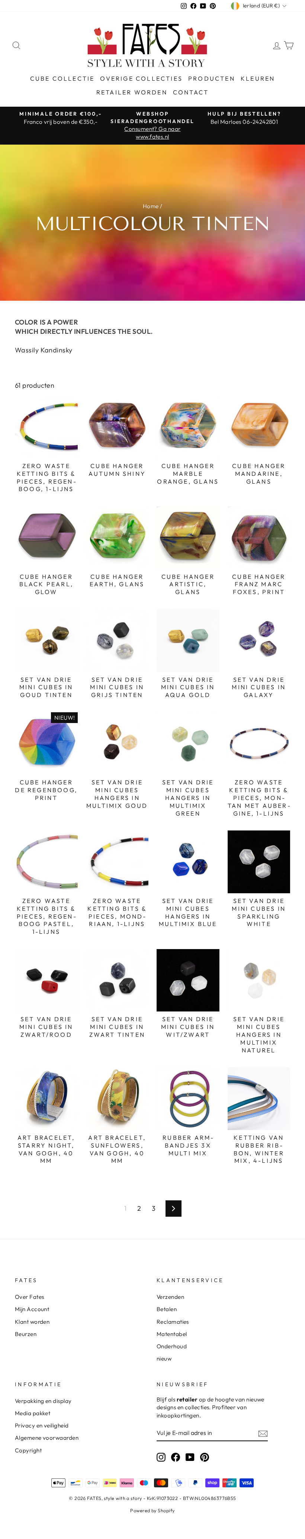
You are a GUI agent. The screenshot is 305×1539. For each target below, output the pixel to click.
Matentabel (172, 1334)
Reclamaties (173, 1321)
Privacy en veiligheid (41, 1425)
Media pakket (32, 1413)
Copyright (28, 1450)
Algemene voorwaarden (46, 1437)
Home (151, 206)
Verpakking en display (43, 1400)
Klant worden (32, 1321)
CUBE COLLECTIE (62, 78)
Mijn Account (32, 1309)
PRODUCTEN (211, 78)
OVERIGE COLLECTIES (141, 78)
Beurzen (25, 1334)
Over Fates (29, 1296)
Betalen (167, 1309)
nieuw (164, 1358)
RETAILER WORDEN (131, 92)
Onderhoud (172, 1346)
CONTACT (191, 92)
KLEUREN (258, 78)
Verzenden (170, 1296)
